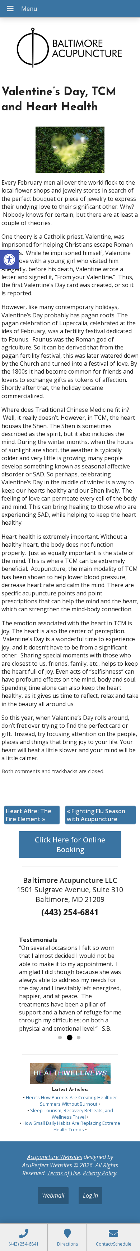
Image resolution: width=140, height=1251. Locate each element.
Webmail (53, 1195)
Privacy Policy (99, 1173)
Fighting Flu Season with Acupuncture (96, 815)
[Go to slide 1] (60, 1037)
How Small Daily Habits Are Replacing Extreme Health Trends (71, 1126)
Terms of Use (63, 1173)
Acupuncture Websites (54, 1157)
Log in (90, 1195)
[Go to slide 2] (69, 1037)
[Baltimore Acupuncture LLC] (70, 49)
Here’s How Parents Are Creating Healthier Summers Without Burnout (71, 1100)
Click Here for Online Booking (70, 844)
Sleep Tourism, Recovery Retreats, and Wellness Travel (71, 1113)
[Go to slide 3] (78, 1037)
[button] (9, 259)
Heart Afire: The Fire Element (28, 815)
